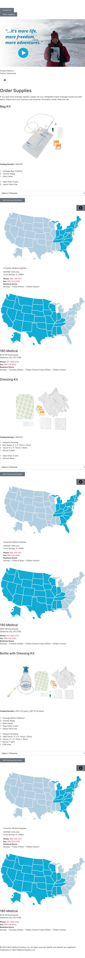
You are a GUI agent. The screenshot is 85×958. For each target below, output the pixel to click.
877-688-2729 (13, 362)
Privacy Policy (12, 954)
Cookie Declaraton (44, 954)
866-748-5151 (16, 279)
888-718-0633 (10, 364)
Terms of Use (27, 954)
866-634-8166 (13, 281)
